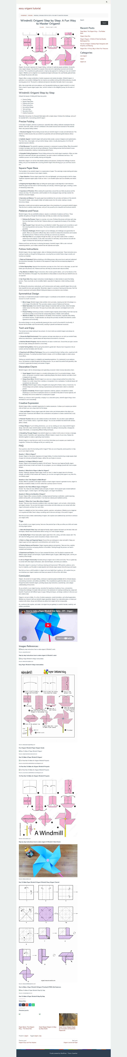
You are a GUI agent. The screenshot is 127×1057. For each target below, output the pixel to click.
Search (82, 20)
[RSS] (106, 2)
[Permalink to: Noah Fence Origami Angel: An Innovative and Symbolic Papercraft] (68, 1019)
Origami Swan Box (85, 36)
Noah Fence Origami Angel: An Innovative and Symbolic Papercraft (67, 1028)
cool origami (83, 56)
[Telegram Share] (30, 1004)
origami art (83, 62)
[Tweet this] (23, 1004)
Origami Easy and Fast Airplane (27, 1041)
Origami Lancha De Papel (70, 1041)
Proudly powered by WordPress (58, 1053)
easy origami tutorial (30, 8)
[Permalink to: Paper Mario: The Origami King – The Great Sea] (28, 1019)
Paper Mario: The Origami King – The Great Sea (26, 1028)
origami (26, 1036)
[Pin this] (26, 1004)
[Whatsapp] (33, 1004)
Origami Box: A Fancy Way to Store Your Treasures (94, 48)
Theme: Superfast (72, 1053)
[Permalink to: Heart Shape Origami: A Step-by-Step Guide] (48, 1019)
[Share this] (20, 1004)
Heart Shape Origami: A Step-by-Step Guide (48, 1028)
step (40, 1036)
